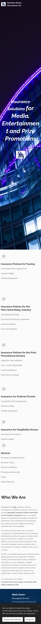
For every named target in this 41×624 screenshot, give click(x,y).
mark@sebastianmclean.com (24, 602)
